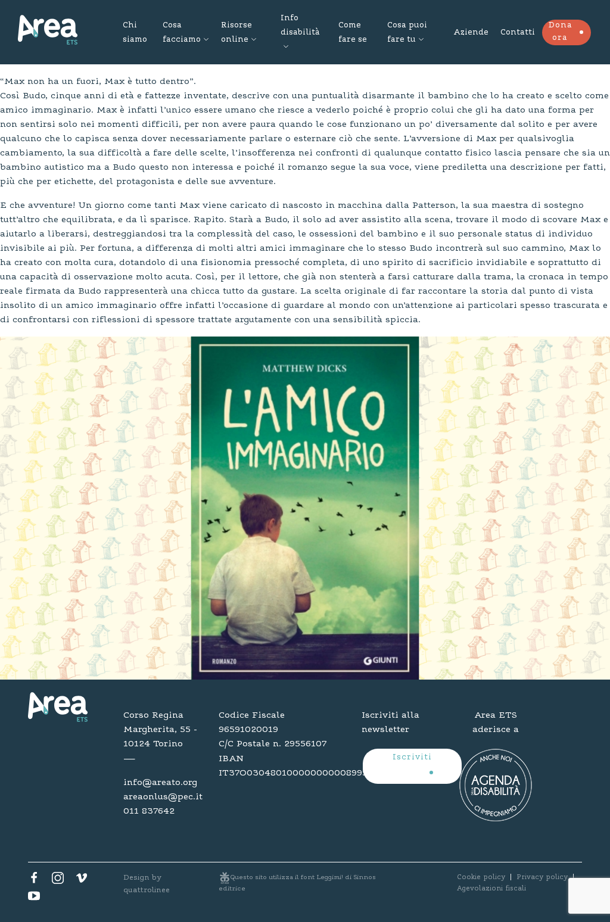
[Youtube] (34, 899)
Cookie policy (481, 877)
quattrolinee (146, 890)
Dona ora (560, 32)
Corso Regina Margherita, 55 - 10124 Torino (160, 729)
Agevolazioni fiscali (491, 888)
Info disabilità (300, 26)
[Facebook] (34, 881)
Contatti (517, 33)
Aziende (470, 33)
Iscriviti (412, 757)
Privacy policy (542, 877)
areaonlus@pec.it (162, 797)
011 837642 (149, 811)
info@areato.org (160, 782)
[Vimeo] (82, 881)
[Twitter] (58, 881)
